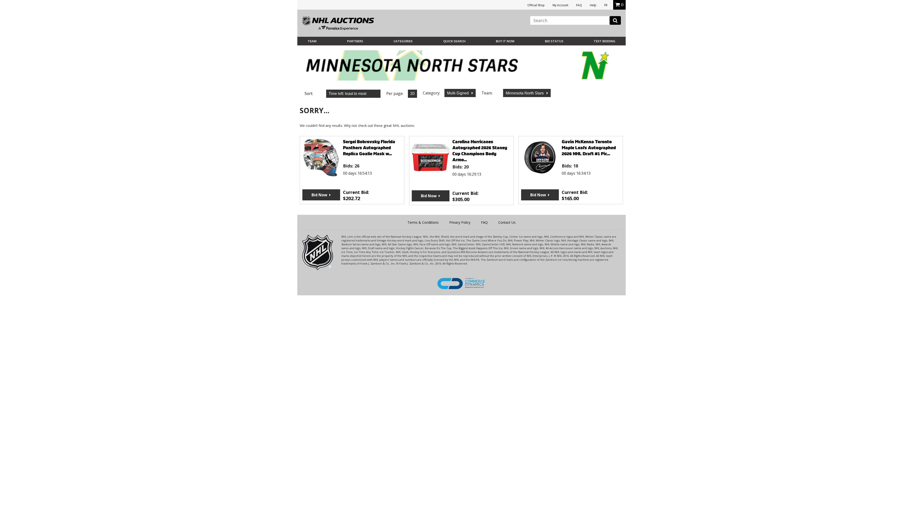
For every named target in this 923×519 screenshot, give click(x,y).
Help (593, 5)
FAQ (579, 5)
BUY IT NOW (505, 41)
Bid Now (319, 195)
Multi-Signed (458, 93)
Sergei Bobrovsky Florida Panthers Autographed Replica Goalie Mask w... (369, 148)
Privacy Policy (459, 222)
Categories (403, 41)
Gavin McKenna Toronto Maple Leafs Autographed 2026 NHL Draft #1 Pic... (589, 148)
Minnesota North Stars (525, 93)
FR (605, 5)
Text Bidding (604, 41)
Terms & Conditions (423, 222)
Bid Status (554, 41)
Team (312, 41)
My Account (560, 5)
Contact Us (507, 222)
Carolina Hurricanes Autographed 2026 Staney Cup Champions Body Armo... (479, 151)
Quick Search (454, 41)
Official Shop (536, 5)
